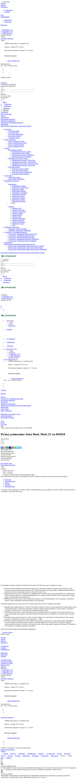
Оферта (3, 751)
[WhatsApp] (15, 448)
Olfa (2, 426)
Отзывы (7, 12)
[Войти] (1, 304)
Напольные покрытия (8, 400)
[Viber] (12, 448)
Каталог (3, 637)
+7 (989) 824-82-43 (7, 33)
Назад (11, 322)
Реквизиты (8, 20)
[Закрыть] (1, 760)
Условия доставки (6, 661)
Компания (4, 642)
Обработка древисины (8, 404)
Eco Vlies (4, 424)
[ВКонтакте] (2, 448)
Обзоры (3, 666)
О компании (9, 10)
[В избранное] (2, 441)
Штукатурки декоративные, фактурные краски (16, 405)
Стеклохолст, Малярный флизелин (12, 399)
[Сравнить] (2, 443)
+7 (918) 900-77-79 (7, 30)
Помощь (3, 656)
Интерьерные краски (7, 417)
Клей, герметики (6, 411)
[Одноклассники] (4, 448)
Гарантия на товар (7, 663)
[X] (10, 448)
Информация (5, 649)
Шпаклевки (4, 407)
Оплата (7, 483)
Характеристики (10, 481)
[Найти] (2, 100)
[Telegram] (20, 448)
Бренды (3, 641)
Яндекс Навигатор (13, 61)
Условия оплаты (6, 660)
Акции (3, 639)
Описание (8, 479)
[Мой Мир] (7, 448)
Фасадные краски (6, 416)
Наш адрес (8, 22)
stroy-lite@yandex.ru (7, 38)
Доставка (8, 485)
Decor (2, 423)
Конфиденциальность (8, 749)
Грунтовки (4, 402)
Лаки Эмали (5, 409)
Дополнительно (10, 486)
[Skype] (18, 448)
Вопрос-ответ (5, 665)
